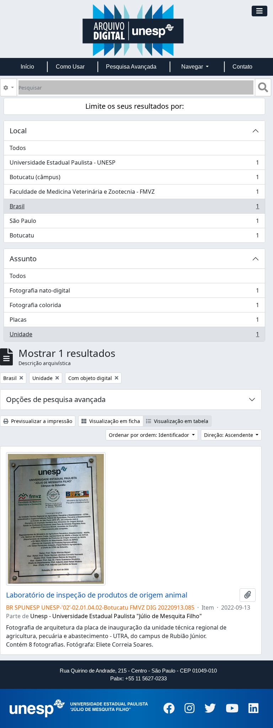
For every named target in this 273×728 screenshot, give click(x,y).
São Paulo (134, 222)
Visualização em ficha (114, 421)
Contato (242, 67)
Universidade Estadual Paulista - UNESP (134, 164)
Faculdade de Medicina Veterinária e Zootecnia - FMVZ (134, 193)
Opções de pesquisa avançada (56, 399)
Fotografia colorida (134, 306)
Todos (18, 148)
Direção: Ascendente (229, 435)
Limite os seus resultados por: (134, 106)
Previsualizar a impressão (41, 421)
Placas (134, 321)
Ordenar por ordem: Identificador (150, 435)
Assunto (23, 258)
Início (27, 67)
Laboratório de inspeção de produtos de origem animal (96, 595)
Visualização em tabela (180, 421)
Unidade (134, 335)
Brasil (134, 208)
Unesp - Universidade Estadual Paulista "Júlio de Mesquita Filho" (116, 616)
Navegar (192, 67)
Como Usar (70, 67)
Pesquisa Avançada (131, 67)
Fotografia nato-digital (134, 292)
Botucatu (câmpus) (134, 178)
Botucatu (134, 236)
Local (18, 130)
